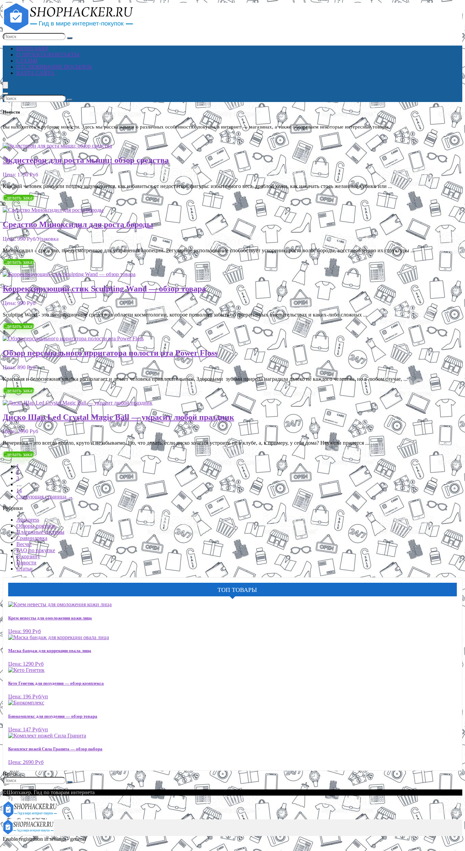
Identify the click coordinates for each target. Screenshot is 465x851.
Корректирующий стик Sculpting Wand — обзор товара (104, 288)
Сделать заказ (18, 198)
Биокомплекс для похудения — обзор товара (52, 716)
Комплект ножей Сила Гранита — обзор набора (55, 748)
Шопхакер (32, 48)
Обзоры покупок (35, 526)
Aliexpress (27, 520)
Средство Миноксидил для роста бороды (78, 224)
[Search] (5, 93)
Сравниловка (31, 538)
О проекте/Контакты (47, 54)
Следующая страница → (44, 496)
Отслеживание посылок (54, 67)
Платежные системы (40, 532)
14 (19, 490)
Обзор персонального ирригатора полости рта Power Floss (110, 352)
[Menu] (5, 85)
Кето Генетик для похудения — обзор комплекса (56, 683)
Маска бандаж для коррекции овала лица (49, 650)
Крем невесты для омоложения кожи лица (50, 617)
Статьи (26, 61)
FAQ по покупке (35, 550)
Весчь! (24, 544)
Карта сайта (35, 73)
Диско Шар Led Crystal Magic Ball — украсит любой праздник (118, 417)
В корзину (28, 556)
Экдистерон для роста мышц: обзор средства (86, 160)
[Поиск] (70, 38)
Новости (26, 562)
